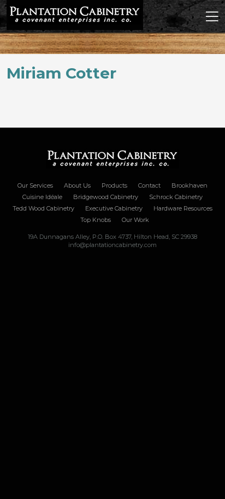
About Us (77, 185)
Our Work (135, 220)
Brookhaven (189, 185)
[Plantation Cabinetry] (112, 159)
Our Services (35, 185)
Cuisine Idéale (42, 197)
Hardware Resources (182, 208)
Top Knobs (95, 220)
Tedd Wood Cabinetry (43, 208)
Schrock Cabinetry (176, 197)
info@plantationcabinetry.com (112, 245)
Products (114, 185)
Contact (149, 185)
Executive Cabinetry (114, 208)
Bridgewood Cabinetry (105, 197)
